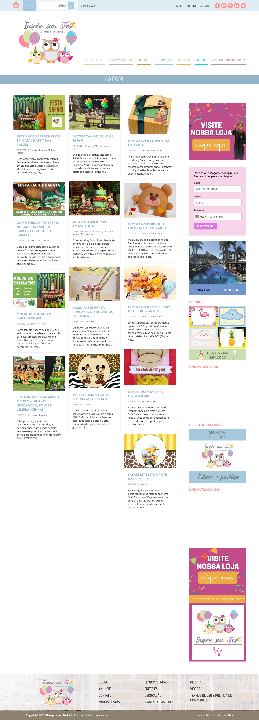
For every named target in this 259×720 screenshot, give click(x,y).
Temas (88, 404)
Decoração (164, 60)
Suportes (89, 321)
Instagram (224, 6)
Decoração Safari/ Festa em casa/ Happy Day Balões (39, 141)
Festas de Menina (93, 231)
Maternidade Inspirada (228, 60)
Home (29, 6)
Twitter (243, 6)
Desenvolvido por (215, 715)
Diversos (45, 240)
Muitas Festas (94, 60)
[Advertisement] (177, 34)
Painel (44, 323)
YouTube (237, 6)
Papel (159, 150)
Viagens (201, 60)
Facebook (217, 6)
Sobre (180, 6)
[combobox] (200, 216)
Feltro (144, 233)
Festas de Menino (38, 150)
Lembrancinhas (121, 60)
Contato (204, 6)
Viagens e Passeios (158, 702)
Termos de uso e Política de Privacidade (211, 697)
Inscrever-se (205, 225)
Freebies (144, 60)
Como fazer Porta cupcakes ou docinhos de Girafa (92, 312)
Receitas (183, 60)
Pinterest (230, 6)
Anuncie (192, 6)
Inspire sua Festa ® (48, 40)
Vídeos (195, 689)
